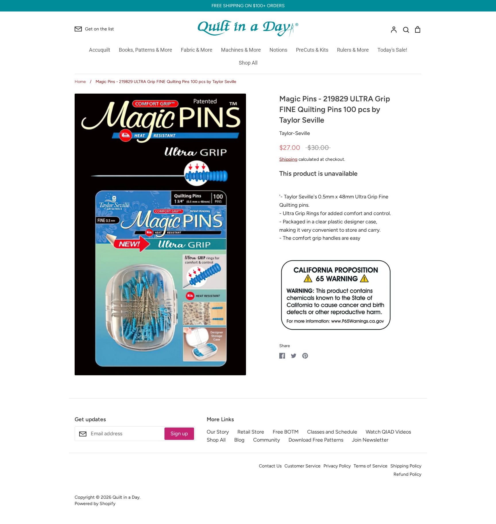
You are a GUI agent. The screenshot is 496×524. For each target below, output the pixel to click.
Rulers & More (353, 50)
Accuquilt (99, 50)
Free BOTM (286, 432)
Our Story (218, 432)
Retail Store (250, 432)
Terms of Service (371, 466)
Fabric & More (196, 50)
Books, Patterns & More (145, 50)
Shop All (248, 63)
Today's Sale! (392, 50)
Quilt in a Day (126, 497)
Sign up (179, 433)
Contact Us (270, 466)
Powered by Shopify (95, 503)
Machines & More (241, 50)
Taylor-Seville (294, 133)
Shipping (288, 159)
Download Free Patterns (315, 440)
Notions (278, 50)
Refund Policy (407, 474)
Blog (239, 440)
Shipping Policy (405, 466)
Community (266, 440)
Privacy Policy (337, 466)
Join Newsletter (370, 440)
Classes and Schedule (332, 432)
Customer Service (302, 466)
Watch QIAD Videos (388, 432)
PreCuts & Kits (312, 50)
